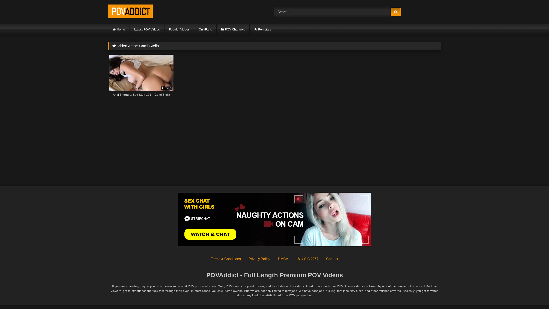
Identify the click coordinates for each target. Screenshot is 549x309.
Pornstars (264, 29)
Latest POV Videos (147, 29)
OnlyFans (205, 29)
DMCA (283, 259)
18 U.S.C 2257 (307, 259)
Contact (332, 259)
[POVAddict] (130, 12)
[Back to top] (535, 296)
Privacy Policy (259, 259)
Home (121, 29)
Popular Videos (179, 29)
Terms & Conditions (226, 259)
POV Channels (235, 29)
